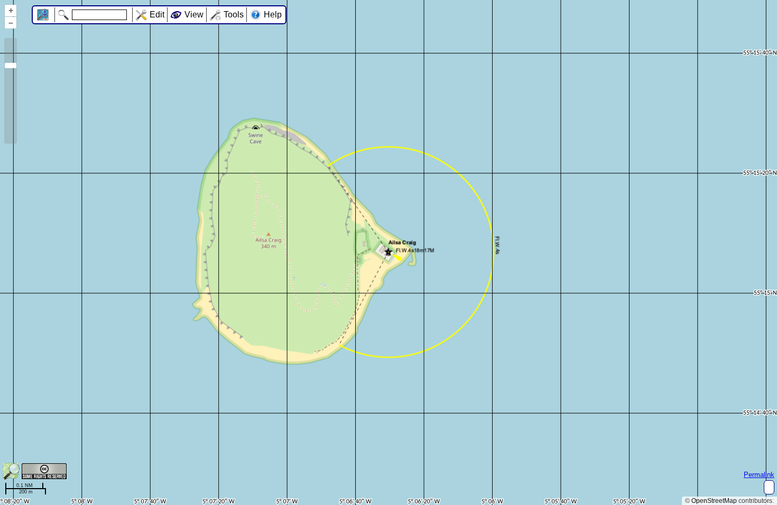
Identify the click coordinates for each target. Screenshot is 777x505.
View (194, 14)
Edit (157, 14)
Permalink (759, 475)
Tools (234, 14)
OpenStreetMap (714, 500)
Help (273, 14)
